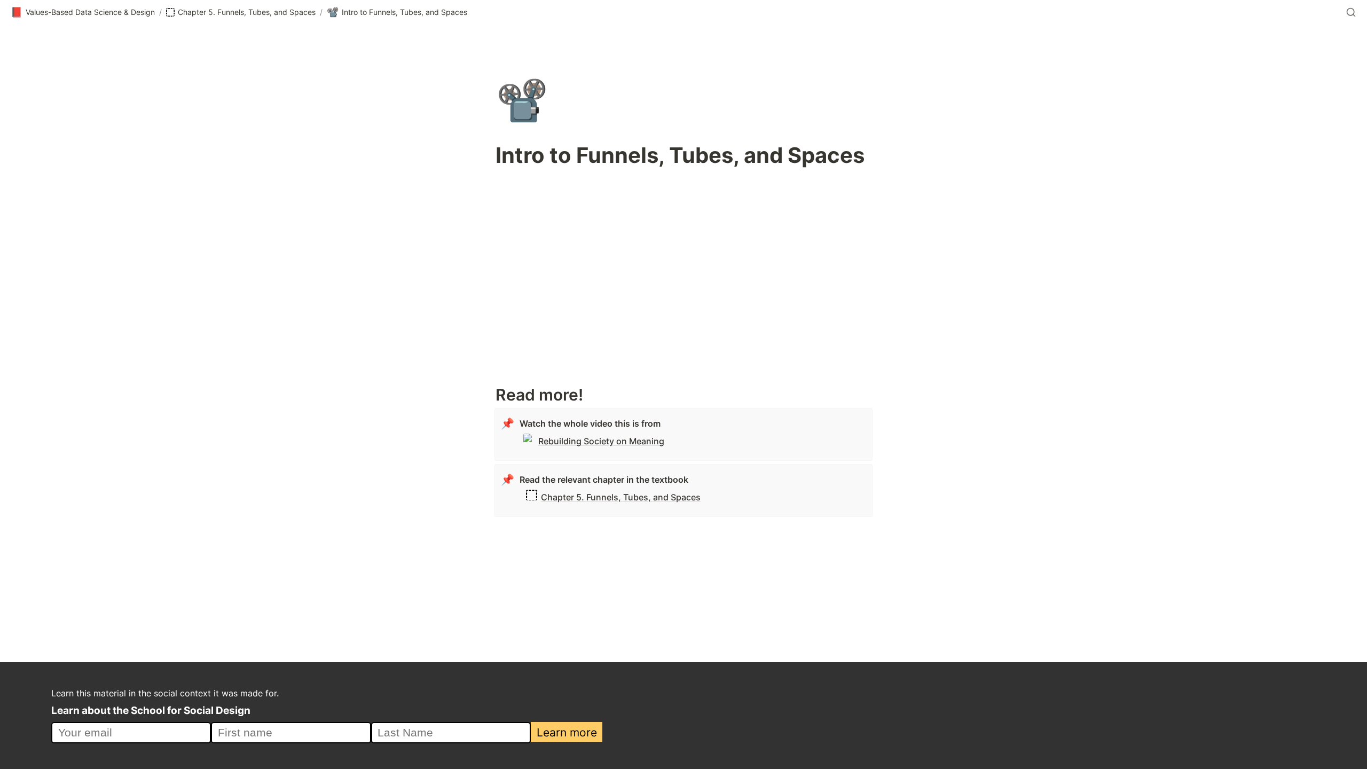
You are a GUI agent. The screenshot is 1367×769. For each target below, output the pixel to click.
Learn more (567, 732)
